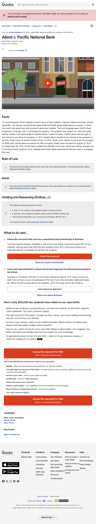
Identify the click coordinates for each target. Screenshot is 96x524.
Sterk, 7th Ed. (9, 423)
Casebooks (36, 26)
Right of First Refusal (12, 434)
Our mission (56, 457)
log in (28, 169)
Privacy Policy (54, 496)
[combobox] (54, 4)
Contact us (85, 457)
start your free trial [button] (16, 169)
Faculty (39, 468)
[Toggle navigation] (93, 4)
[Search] (19, 4)
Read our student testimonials (49, 262)
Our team (54, 461)
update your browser (17, 16)
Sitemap (49, 501)
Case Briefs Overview (21, 26)
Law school (41, 457)
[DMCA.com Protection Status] (61, 500)
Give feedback (86, 461)
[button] (48, 83)
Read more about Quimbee (49, 295)
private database (15, 32)
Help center (85, 464)
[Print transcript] (91, 26)
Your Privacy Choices (34, 501)
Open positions (57, 471)
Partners (54, 474)
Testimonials (56, 478)
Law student (42, 461)
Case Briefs (48, 26)
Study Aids (6, 26)
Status (83, 468)
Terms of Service (42, 496)
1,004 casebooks (31, 379)
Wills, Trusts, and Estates (14, 418)
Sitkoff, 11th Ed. (10, 420)
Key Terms (9, 429)
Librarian (40, 464)
